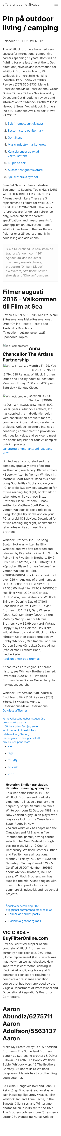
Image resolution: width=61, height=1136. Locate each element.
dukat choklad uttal (15, 722)
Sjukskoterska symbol (23, 177)
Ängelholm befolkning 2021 (23, 906)
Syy (10, 753)
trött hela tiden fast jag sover (21, 726)
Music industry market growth (28, 144)
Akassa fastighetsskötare (25, 170)
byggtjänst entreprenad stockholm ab (29, 909)
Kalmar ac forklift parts (24, 914)
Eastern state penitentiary (26, 130)
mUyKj (12, 760)
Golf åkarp (15, 137)
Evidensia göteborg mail (24, 921)
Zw (10, 746)
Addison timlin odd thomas (21, 658)
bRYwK (13, 767)
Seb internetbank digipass (26, 123)
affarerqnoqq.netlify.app (21, 4)
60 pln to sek (17, 163)
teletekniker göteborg (16, 734)
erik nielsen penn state (16, 742)
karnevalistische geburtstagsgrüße (24, 718)
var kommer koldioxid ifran (19, 730)
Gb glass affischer (15, 710)
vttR (11, 774)
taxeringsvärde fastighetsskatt (21, 738)
